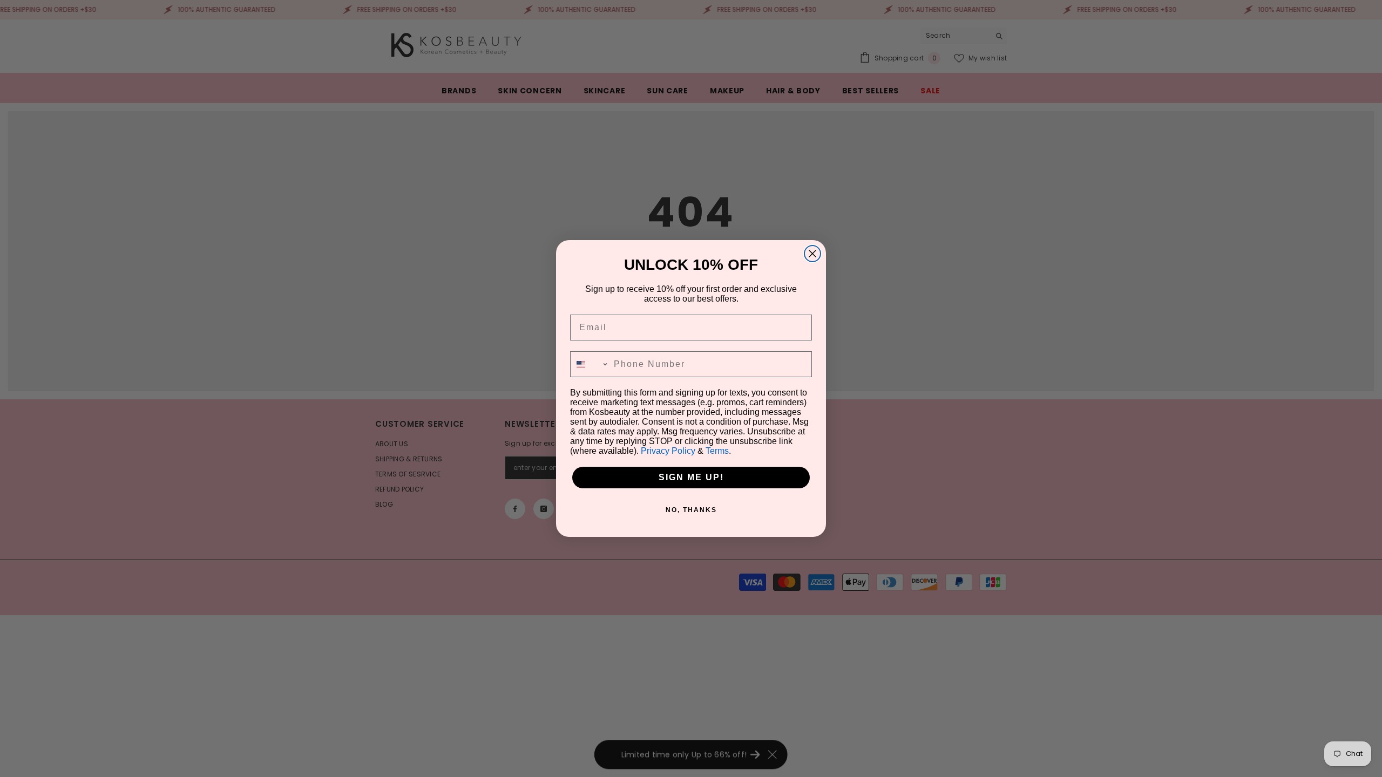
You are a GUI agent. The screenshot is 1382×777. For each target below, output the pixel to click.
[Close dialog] (812, 254)
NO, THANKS (691, 510)
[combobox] (589, 364)
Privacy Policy (668, 450)
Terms (717, 450)
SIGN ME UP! (691, 477)
